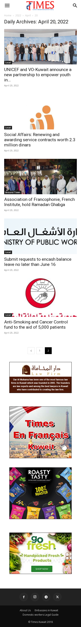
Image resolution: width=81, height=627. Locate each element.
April (28, 15)
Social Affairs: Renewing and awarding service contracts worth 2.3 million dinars (39, 139)
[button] (7, 5)
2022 (18, 15)
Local (8, 62)
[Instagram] (35, 597)
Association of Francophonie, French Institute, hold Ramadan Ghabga (39, 202)
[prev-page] (31, 350)
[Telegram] (46, 597)
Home (7, 15)
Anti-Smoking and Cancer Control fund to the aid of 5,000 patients (36, 325)
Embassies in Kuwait (46, 610)
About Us (25, 610)
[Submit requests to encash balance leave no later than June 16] (40, 236)
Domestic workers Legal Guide (41, 614)
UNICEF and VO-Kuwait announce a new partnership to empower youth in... (37, 74)
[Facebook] (24, 597)
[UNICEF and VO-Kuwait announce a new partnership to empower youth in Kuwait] (40, 46)
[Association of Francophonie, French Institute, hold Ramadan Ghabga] (40, 176)
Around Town (12, 192)
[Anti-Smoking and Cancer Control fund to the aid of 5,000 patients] (40, 297)
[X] (57, 597)
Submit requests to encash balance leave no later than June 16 (37, 262)
